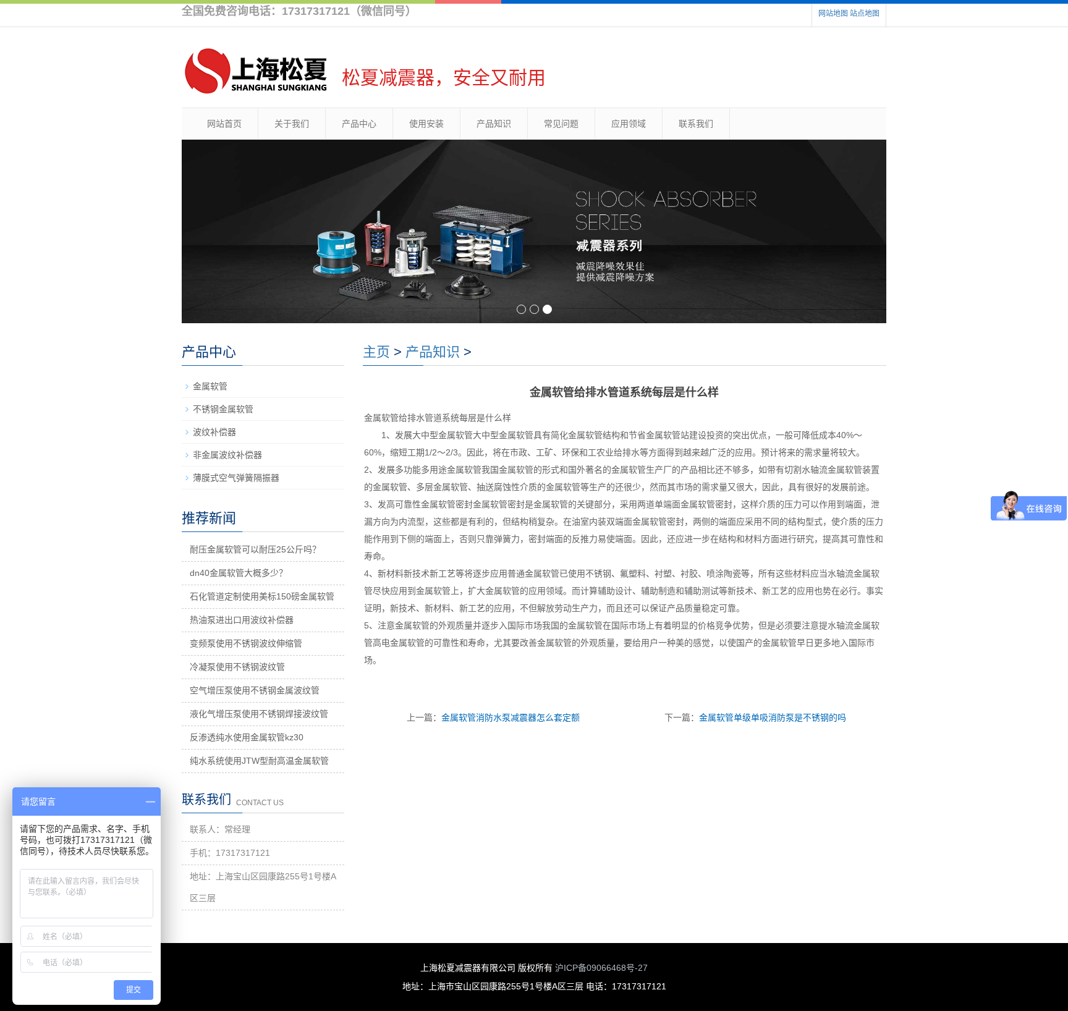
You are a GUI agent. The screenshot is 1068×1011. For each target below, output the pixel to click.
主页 (376, 352)
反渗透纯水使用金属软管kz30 (246, 737)
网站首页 (224, 124)
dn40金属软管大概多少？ (238, 573)
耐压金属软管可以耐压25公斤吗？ (255, 549)
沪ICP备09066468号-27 (601, 968)
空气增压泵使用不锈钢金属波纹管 (255, 690)
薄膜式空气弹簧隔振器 (236, 478)
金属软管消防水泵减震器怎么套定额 (510, 717)
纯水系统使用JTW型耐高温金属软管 (259, 761)
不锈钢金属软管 (223, 409)
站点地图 (864, 13)
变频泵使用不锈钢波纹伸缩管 (246, 643)
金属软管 (210, 386)
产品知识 (494, 124)
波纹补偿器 (214, 432)
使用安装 (426, 124)
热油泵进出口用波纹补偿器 (242, 620)
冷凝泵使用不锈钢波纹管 (237, 667)
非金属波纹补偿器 (227, 455)
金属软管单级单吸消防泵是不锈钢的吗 (772, 717)
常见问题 (561, 124)
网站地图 (833, 13)
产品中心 (359, 124)
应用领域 (628, 124)
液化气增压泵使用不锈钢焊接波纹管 (259, 714)
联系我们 (696, 124)
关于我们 (291, 124)
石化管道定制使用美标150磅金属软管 (262, 596)
